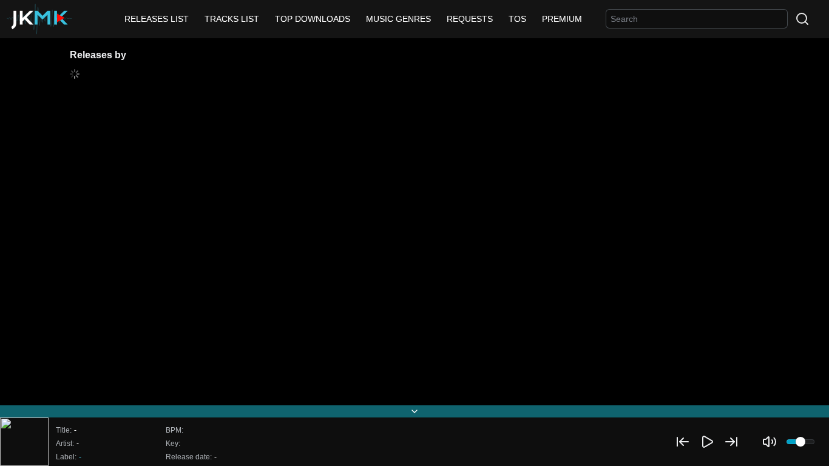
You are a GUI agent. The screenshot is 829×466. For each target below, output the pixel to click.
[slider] (800, 441)
